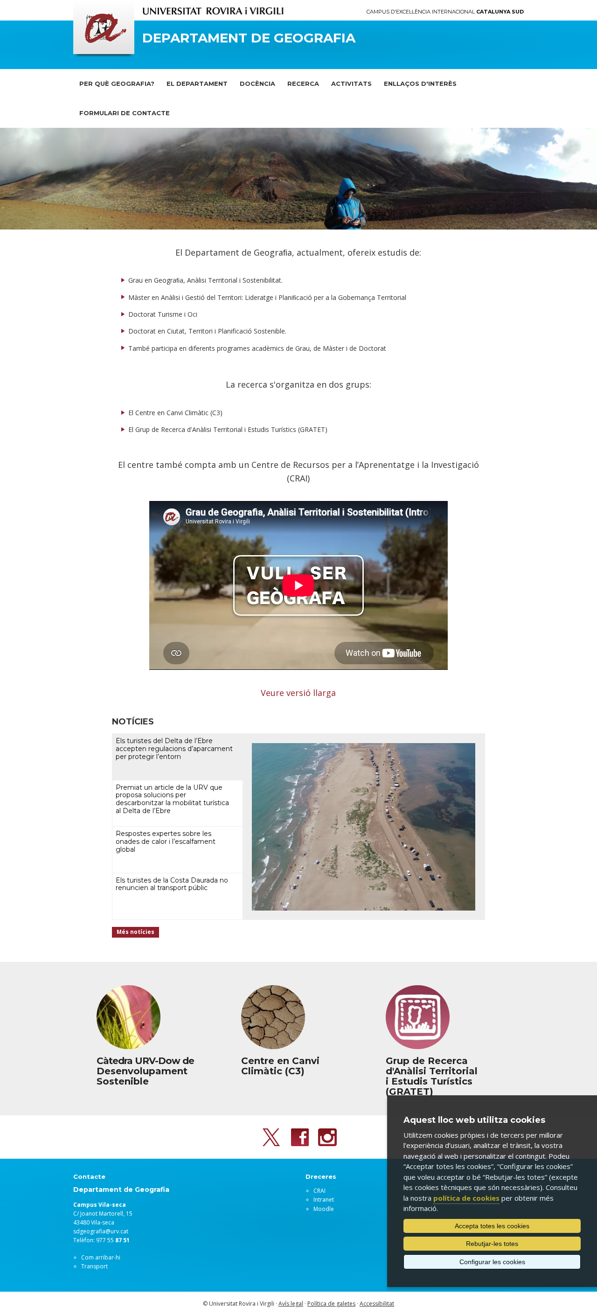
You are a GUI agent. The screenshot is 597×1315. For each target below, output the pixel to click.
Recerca (303, 83)
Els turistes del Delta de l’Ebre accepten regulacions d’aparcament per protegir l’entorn (174, 749)
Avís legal (290, 1304)
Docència (257, 83)
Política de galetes (331, 1304)
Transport (94, 1266)
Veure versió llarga (298, 692)
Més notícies (135, 932)
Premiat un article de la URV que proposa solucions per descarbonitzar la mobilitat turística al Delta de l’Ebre (172, 799)
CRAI (319, 1191)
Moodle (323, 1209)
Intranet (323, 1200)
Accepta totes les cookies (492, 1226)
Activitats (351, 83)
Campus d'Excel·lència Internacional (445, 11)
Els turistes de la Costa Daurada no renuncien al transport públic (172, 884)
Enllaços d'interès (420, 83)
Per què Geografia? (116, 83)
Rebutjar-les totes (492, 1243)
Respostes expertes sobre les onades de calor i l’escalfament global (165, 841)
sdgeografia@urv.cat (100, 1231)
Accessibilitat (377, 1304)
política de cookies (466, 1198)
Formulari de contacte (124, 113)
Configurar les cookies (492, 1262)
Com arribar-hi (100, 1257)
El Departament (197, 83)
